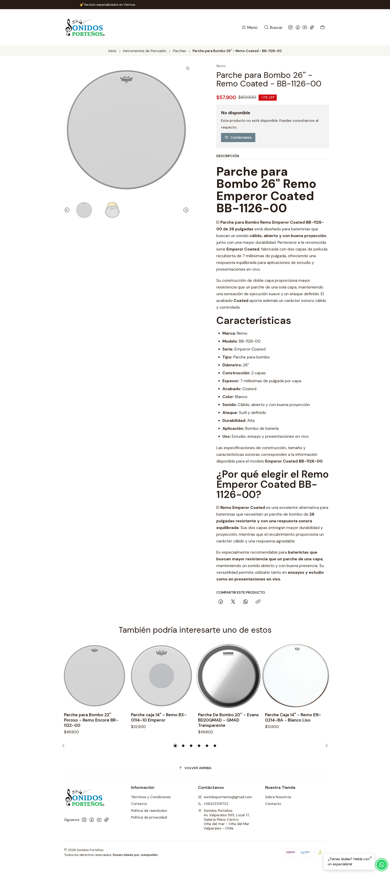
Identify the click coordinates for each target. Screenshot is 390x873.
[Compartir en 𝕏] (233, 601)
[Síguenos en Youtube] (304, 27)
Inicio (112, 51)
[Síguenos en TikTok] (312, 27)
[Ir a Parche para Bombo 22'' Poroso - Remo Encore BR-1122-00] (94, 675)
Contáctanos (241, 137)
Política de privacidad (149, 817)
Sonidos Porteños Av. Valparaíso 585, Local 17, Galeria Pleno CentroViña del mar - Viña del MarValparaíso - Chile (226, 819)
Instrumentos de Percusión (144, 51)
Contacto (139, 803)
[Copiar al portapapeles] (258, 601)
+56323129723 (216, 803)
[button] (175, 745)
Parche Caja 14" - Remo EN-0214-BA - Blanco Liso (293, 717)
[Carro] (322, 28)
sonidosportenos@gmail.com (228, 797)
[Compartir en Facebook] (220, 601)
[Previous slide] (64, 210)
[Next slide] (189, 210)
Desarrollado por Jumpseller (135, 855)
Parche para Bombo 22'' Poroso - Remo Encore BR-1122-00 (91, 720)
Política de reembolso (149, 810)
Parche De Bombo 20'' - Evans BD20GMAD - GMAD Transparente (228, 720)
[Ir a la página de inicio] (85, 27)
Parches (179, 51)
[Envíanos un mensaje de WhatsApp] (382, 865)
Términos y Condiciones (151, 797)
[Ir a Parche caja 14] (161, 675)
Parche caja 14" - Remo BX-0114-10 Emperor (159, 717)
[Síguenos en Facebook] (297, 27)
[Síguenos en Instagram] (290, 27)
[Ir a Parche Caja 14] (295, 675)
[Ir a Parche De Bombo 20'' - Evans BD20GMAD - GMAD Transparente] (228, 675)
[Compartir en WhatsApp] (245, 601)
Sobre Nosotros (278, 797)
